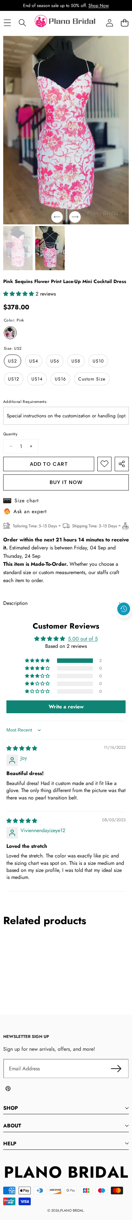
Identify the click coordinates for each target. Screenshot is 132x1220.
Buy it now (66, 482)
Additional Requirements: (25, 402)
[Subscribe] (116, 1068)
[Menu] (7, 23)
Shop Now (98, 5)
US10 (98, 361)
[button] (124, 23)
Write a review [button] (66, 706)
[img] (21, 748)
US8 (75, 361)
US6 (54, 361)
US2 (12, 361)
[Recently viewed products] (123, 609)
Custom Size (91, 379)
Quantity (10, 434)
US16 (60, 379)
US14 (37, 379)
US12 (13, 379)
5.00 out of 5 (83, 638)
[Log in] (109, 23)
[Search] (22, 23)
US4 (33, 361)
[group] (18, 248)
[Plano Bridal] (65, 23)
